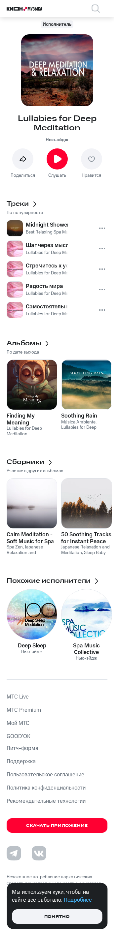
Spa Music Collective (86, 649)
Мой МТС (18, 723)
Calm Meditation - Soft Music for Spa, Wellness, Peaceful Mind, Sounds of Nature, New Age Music (31, 537)
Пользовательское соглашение (45, 775)
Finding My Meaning (21, 419)
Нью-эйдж (57, 140)
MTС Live (18, 697)
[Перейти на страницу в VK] (39, 853)
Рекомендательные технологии (46, 801)
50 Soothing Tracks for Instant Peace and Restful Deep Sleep (86, 537)
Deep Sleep (32, 645)
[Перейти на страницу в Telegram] (14, 853)
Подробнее (78, 900)
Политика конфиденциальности (46, 788)
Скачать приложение (57, 825)
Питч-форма (22, 748)
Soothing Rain (79, 416)
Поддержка (21, 761)
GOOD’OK (18, 736)
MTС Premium (24, 710)
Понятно (57, 916)
